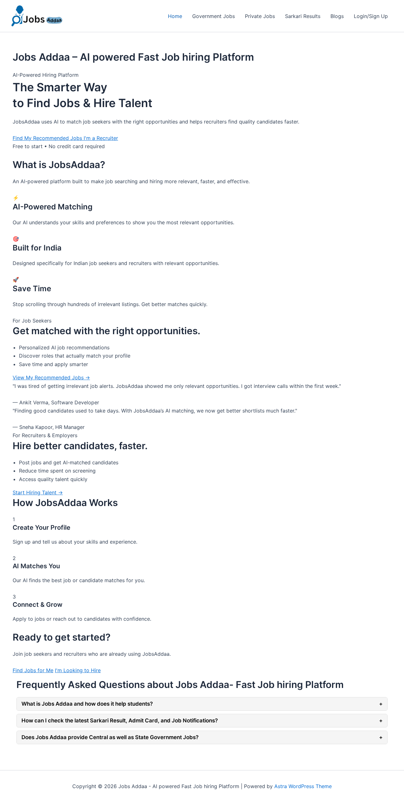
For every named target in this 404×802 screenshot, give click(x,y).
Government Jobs (213, 16)
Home (175, 16)
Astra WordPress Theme (303, 786)
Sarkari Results (302, 16)
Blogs (337, 16)
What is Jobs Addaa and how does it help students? (202, 704)
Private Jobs (260, 16)
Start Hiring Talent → (38, 492)
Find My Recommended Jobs (48, 138)
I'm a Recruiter (101, 138)
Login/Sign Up (371, 16)
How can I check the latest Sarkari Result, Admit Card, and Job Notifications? (202, 720)
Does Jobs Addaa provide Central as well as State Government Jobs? (202, 737)
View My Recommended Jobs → (51, 377)
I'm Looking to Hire (78, 670)
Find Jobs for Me (33, 670)
